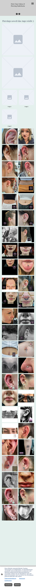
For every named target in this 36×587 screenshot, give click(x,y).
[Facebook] (17, 14)
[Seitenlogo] (18, 9)
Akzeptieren (8, 584)
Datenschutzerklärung (10, 578)
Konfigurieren (8, 580)
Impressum (22, 578)
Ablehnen (17, 584)
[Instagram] (19, 14)
